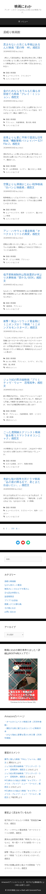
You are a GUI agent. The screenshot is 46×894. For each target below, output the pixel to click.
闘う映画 (10, 417)
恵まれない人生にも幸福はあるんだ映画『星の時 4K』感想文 (21, 46)
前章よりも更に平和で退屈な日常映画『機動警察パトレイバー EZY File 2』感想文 (24, 140)
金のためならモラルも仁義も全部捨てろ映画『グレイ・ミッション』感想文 (21, 94)
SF (7, 169)
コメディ (23, 169)
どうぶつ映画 (14, 259)
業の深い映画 (31, 122)
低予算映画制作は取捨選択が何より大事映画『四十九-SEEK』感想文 (22, 278)
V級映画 (9, 306)
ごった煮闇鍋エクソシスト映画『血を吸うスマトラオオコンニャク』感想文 (22, 435)
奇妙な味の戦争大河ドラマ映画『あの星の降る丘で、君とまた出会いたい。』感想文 (21, 482)
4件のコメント (11, 367)
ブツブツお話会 (11, 600)
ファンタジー (26, 76)
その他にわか (10, 608)
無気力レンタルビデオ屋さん (16, 589)
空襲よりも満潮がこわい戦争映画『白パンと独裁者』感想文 (23, 186)
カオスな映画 (11, 464)
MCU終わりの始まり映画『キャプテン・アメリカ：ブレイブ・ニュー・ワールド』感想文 (22, 783)
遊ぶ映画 (11, 364)
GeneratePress (35, 890)
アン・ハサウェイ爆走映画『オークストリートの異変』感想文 (21, 232)
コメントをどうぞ (12, 79)
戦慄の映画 (28, 464)
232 (12, 528)
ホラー (20, 464)
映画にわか (23, 6)
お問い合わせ (10, 612)
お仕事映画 (13, 169)
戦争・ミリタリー (27, 213)
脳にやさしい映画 (34, 169)
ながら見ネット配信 (13, 585)
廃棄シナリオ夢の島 (13, 604)
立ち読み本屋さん (12, 592)
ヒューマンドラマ (12, 76)
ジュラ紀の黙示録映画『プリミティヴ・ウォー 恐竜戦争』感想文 (22, 383)
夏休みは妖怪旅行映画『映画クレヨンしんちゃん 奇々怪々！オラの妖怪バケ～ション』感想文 (22, 842)
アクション (10, 122)
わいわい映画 (11, 361)
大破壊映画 (20, 122)
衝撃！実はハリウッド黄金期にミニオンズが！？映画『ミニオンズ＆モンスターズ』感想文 (21, 324)
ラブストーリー (27, 510)
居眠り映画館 (11, 73)
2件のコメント (11, 420)
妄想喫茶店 (9, 596)
